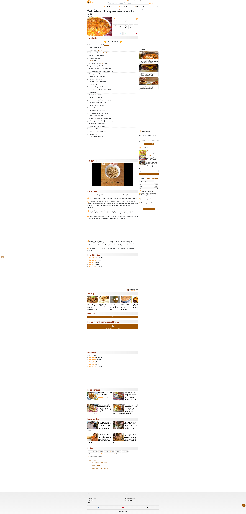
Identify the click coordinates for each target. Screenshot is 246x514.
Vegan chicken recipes (95, 456)
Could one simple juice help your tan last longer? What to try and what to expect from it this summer (99, 438)
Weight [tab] (142, 178)
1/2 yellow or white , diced (98, 63)
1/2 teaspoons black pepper (97, 123)
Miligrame (143, 181)
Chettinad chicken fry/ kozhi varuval (137, 305)
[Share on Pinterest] (136, 33)
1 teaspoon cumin (94, 84)
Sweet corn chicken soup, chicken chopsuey (125, 306)
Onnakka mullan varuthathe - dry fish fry (152, 152)
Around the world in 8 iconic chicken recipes (105, 394)
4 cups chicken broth (95, 47)
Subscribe (149, 174)
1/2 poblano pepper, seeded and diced (100, 68)
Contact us (127, 493)
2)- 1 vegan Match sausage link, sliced (100, 89)
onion (102, 63)
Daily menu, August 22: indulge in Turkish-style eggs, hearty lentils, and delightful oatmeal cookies (125, 438)
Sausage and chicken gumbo (104, 305)
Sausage (126, 451)
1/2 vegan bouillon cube (96, 95)
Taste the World (95, 468)
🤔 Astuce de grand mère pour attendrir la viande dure (146, 199)
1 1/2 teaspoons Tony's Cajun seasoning (101, 71)
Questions (140, 6)
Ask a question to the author (114, 317)
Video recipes (91, 496)
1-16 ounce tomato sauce (96, 55)
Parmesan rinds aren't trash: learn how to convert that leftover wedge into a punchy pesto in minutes (131, 425)
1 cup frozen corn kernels (96, 105)
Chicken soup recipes (121, 454)
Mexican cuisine (104, 468)
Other (155, 6)
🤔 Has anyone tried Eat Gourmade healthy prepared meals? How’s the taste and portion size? (148, 195)
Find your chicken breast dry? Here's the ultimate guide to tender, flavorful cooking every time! (130, 396)
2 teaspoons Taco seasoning (97, 76)
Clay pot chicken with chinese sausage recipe (92, 306)
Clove (112, 451)
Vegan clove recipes (94, 454)
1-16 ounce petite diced (99, 53)
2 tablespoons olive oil (95, 97)
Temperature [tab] (154, 178)
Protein (93, 465)
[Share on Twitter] (131, 33)
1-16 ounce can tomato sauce (97, 102)
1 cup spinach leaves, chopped (98, 110)
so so (97, 264)
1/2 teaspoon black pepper (97, 74)
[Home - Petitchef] (88, 9)
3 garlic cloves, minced (96, 66)
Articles (123, 6)
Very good (99, 260)
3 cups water (93, 92)
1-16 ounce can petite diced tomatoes (100, 100)
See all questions (154, 206)
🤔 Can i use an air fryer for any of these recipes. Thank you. (147, 203)
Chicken (119, 451)
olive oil (100, 50)
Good (97, 262)
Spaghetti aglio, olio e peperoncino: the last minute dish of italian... (151, 158)
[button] (89, 26)
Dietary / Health (95, 462)
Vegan (101, 451)
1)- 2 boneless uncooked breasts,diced (103, 45)
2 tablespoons (95, 50)
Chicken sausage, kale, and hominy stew (114, 306)
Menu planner (148, 144)
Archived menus (147, 166)
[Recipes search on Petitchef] (150, 3)
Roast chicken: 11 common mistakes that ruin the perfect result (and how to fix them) (105, 408)
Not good (99, 266)
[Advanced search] (152, 3)
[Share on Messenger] (120, 33)
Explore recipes (92, 460)
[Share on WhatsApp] (126, 33)
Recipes (108, 6)
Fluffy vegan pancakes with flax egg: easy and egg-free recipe (151, 163)
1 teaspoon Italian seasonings (97, 81)
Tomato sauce (93, 451)
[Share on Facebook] (115, 33)
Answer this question (143, 197)
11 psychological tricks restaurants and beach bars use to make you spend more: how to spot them (99, 426)
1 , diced (93, 60)
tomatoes (106, 53)
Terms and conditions (130, 498)
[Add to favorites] (115, 26)
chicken (106, 45)
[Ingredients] (2, 257)
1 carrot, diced (93, 108)
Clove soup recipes (108, 454)
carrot (91, 60)
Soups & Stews (104, 462)
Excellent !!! (99, 258)
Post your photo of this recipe (113, 328)
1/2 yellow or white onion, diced (98, 113)
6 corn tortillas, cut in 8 (96, 87)
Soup (107, 451)
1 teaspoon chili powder (96, 79)
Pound (142, 186)
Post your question (150, 209)
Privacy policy (128, 496)
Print (154, 166)
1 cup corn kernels (94, 58)
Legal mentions (128, 500)
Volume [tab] (148, 178)
